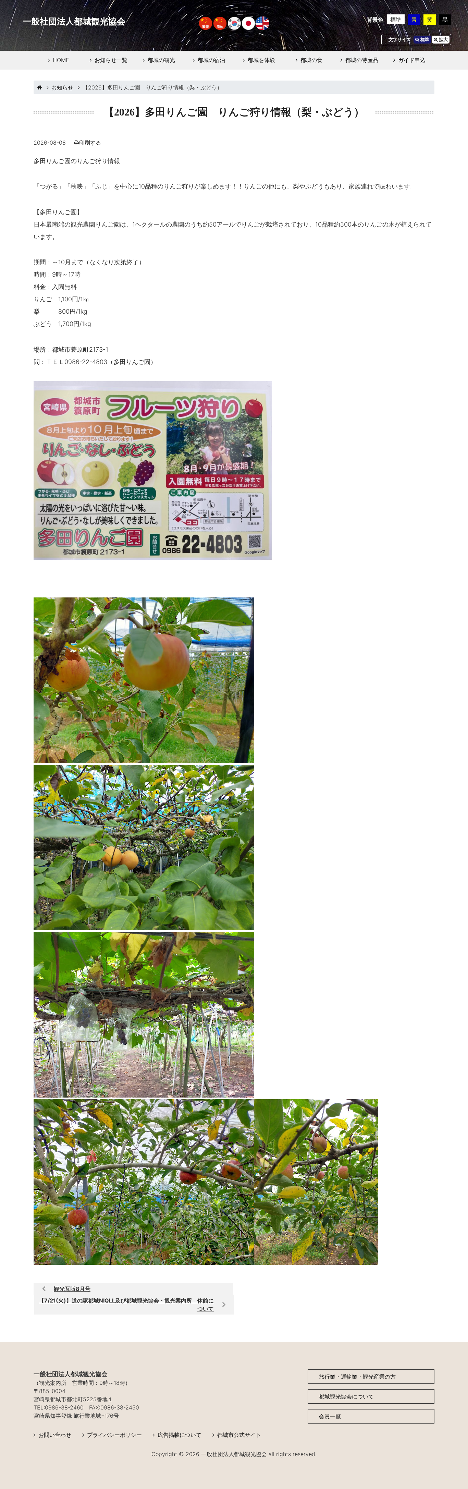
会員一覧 (330, 1416)
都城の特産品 (361, 60)
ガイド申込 (412, 60)
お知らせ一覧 (111, 60)
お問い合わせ (54, 1434)
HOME (61, 60)
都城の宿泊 (211, 60)
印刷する (90, 142)
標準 (395, 19)
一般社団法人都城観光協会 (74, 21)
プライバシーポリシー (114, 1434)
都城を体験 (261, 60)
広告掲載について (179, 1434)
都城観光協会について (346, 1396)
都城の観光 (161, 60)
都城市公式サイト (239, 1434)
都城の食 (311, 60)
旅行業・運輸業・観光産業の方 (357, 1376)
